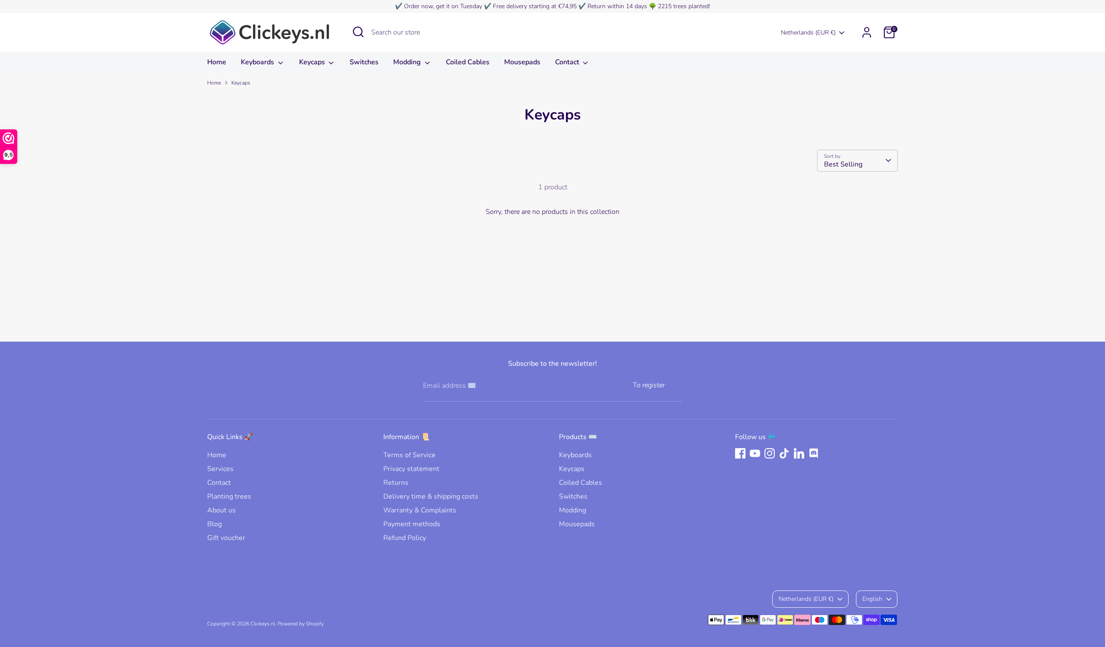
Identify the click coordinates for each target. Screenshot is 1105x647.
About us (221, 510)
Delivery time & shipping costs (430, 496)
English (872, 599)
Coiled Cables (467, 62)
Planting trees (229, 496)
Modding (408, 62)
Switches (364, 62)
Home (216, 62)
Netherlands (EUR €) (808, 32)
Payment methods (411, 524)
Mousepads (522, 62)
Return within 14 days (617, 6)
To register (649, 385)
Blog (214, 524)
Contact (568, 62)
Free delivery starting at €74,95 (535, 6)
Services (220, 469)
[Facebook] (740, 453)
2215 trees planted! (684, 6)
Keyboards (258, 62)
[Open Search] (358, 32)
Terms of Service (409, 455)
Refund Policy (404, 538)
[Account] (866, 32)
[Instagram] (769, 453)
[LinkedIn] (799, 453)
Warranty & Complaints (419, 510)
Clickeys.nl (262, 623)
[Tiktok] (784, 453)
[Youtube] (755, 453)
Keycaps (313, 62)
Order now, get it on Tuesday (443, 6)
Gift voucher (226, 538)
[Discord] (813, 453)
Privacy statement (411, 469)
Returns (395, 482)
